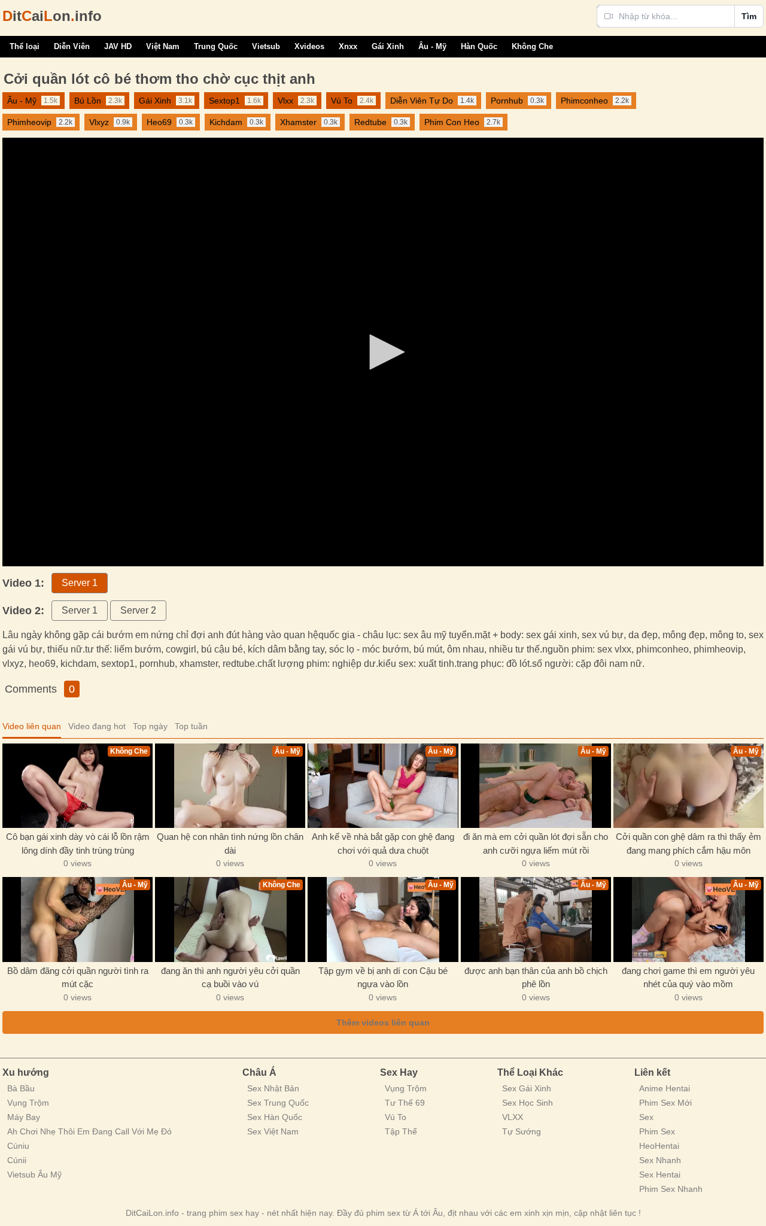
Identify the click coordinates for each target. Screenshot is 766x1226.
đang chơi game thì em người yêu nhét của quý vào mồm (688, 978)
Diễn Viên (72, 46)
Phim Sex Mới (665, 1102)
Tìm (748, 16)
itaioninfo (52, 16)
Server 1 (80, 583)
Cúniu (18, 1146)
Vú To (395, 1117)
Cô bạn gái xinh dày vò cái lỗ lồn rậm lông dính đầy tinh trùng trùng (78, 843)
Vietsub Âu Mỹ (34, 1174)
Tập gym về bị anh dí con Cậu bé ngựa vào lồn (383, 978)
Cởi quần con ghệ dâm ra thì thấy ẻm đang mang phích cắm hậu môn (688, 843)
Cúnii (16, 1160)
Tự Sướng (521, 1131)
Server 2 (138, 610)
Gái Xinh (388, 46)
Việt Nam (163, 46)
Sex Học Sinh (527, 1102)
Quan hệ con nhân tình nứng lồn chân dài (230, 843)
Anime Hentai (664, 1088)
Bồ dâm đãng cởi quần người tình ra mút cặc (77, 978)
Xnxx (348, 46)
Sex (646, 1117)
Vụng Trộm (28, 1102)
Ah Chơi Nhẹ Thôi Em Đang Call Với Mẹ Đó (89, 1131)
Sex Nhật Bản (273, 1088)
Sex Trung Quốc (278, 1102)
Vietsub (266, 46)
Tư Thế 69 (405, 1102)
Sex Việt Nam (273, 1131)
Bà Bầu (21, 1088)
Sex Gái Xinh (526, 1088)
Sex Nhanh (660, 1160)
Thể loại (24, 46)
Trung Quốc (216, 46)
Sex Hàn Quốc (274, 1117)
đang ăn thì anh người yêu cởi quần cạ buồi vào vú (230, 978)
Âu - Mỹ (432, 46)
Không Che (532, 46)
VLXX (512, 1117)
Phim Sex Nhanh (671, 1189)
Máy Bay (23, 1117)
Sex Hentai (659, 1174)
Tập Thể (401, 1131)
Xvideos (309, 46)
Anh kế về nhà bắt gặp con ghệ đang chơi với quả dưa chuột (383, 843)
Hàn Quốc (479, 46)
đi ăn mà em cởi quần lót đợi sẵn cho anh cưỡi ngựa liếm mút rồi (535, 843)
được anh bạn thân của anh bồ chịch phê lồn (535, 978)
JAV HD (118, 46)
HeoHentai (659, 1146)
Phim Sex (657, 1131)
